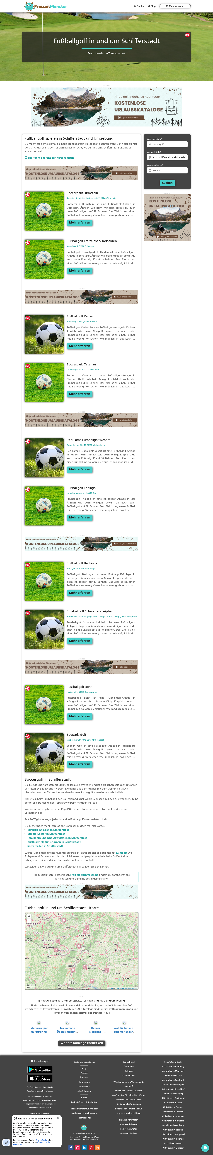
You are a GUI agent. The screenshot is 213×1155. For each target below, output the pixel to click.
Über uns (84, 1078)
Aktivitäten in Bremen (173, 1107)
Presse (84, 1098)
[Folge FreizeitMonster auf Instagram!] (77, 1147)
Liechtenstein (128, 1075)
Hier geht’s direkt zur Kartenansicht (50, 158)
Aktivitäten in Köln (173, 1075)
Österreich (129, 1066)
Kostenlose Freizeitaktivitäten (128, 1091)
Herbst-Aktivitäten (128, 1129)
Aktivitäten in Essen (173, 1103)
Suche (140, 6)
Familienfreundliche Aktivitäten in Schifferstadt (57, 838)
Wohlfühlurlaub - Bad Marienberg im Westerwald (124, 1032)
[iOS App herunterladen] (39, 1081)
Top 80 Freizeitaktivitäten (128, 1113)
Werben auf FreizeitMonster (84, 1113)
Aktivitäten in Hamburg (173, 1066)
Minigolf (121, 853)
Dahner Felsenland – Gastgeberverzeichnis (95, 1034)
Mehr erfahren (79, 222)
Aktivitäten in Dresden (173, 1112)
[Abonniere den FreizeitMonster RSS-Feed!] (97, 1147)
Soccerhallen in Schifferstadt (45, 846)
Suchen (167, 183)
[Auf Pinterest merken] (187, 36)
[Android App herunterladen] (39, 1073)
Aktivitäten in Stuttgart (173, 1085)
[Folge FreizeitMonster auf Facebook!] (70, 1147)
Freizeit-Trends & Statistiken (84, 1102)
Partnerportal (84, 1118)
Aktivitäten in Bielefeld (173, 1139)
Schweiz (129, 1071)
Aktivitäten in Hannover (173, 1116)
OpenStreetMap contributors (126, 988)
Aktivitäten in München (173, 1071)
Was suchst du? (154, 139)
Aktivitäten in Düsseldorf (173, 1089)
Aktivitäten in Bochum (173, 1130)
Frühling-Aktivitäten (128, 1120)
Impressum (84, 1082)
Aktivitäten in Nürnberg (173, 1121)
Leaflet (110, 988)
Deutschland (129, 1062)
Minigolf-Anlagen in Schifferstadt (48, 830)
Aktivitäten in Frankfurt (173, 1080)
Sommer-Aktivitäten (128, 1124)
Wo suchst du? (154, 152)
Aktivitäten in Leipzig (173, 1094)
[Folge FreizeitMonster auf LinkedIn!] (84, 1147)
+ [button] (29, 916)
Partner (84, 1073)
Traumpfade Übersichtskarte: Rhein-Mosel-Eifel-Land (67, 1034)
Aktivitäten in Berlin (173, 1062)
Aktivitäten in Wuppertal (173, 1134)
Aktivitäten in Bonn (173, 1143)
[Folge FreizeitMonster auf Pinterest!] (91, 1147)
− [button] (29, 921)
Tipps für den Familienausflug (128, 1109)
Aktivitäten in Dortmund (173, 1098)
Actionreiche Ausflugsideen (129, 1100)
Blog (153, 6)
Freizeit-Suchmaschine (84, 875)
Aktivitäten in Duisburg (173, 1125)
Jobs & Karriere (84, 1091)
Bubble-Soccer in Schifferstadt (46, 834)
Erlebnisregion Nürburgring (39, 1030)
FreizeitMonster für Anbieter (84, 1109)
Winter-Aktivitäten (128, 1133)
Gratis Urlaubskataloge (84, 1062)
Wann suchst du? (155, 165)
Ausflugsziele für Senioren (129, 1104)
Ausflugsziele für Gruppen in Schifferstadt (54, 842)
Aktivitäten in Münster (173, 1148)
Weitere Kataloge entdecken (81, 1043)
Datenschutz (84, 1087)
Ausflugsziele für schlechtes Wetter (128, 1095)
